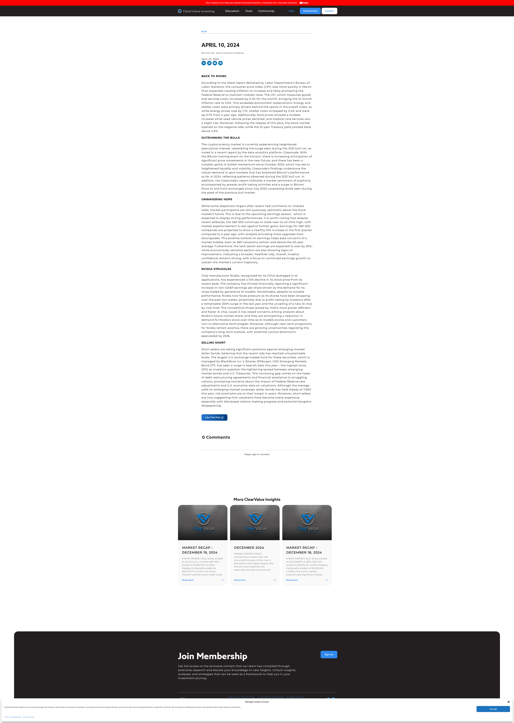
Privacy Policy (248, 697)
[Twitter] (328, 698)
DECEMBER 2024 (249, 548)
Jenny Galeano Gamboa (230, 52)
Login (291, 11)
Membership (310, 11)
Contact (329, 11)
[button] (203, 63)
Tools (248, 11)
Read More (188, 580)
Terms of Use (234, 697)
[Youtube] (333, 698)
